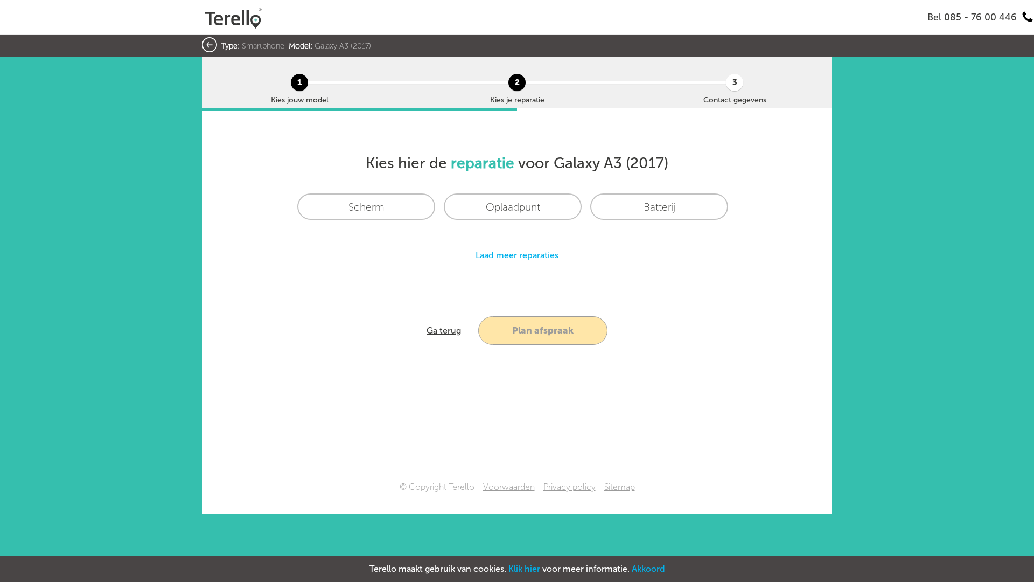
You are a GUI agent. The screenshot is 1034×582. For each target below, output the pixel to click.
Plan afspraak (543, 330)
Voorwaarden (509, 487)
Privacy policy (569, 487)
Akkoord (648, 569)
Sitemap (619, 487)
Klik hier (524, 569)
